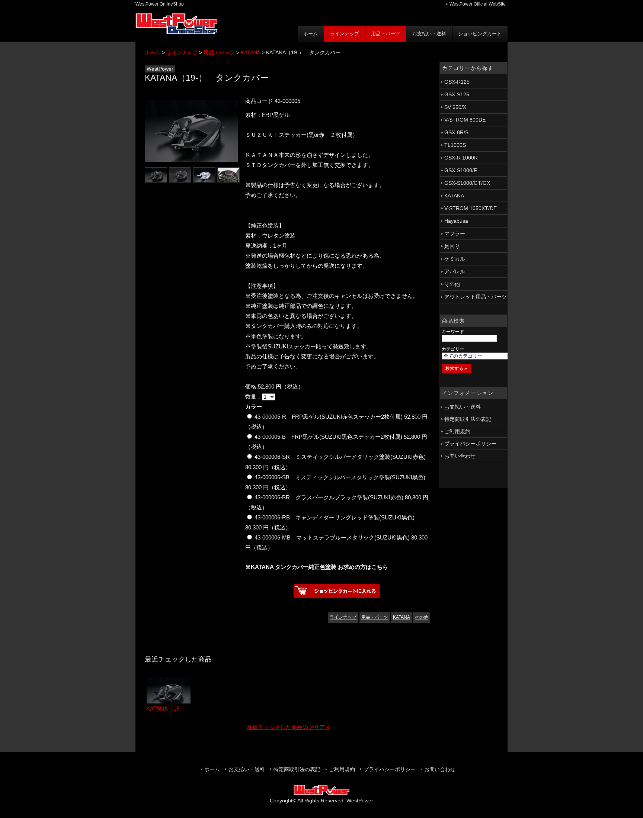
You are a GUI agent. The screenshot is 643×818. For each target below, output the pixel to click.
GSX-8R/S (456, 132)
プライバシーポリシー (470, 444)
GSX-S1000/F (460, 170)
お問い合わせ (460, 456)
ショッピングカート (480, 33)
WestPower (359, 800)
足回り (452, 246)
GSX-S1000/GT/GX (467, 183)
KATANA (401, 617)
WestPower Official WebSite (478, 4)
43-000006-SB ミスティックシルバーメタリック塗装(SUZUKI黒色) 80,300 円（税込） (335, 482)
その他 (421, 617)
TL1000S (455, 145)
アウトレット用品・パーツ (475, 297)
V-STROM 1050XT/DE (470, 208)
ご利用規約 (457, 431)
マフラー (454, 233)
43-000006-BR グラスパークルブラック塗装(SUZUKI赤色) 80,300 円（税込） (336, 502)
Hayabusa (456, 221)
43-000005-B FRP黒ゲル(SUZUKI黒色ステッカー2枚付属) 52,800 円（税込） (336, 442)
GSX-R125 (457, 82)
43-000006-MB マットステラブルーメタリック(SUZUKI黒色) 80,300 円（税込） (336, 542)
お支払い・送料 (429, 33)
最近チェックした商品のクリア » (288, 727)
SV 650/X (455, 107)
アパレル (454, 271)
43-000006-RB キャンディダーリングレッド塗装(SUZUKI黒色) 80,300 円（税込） (330, 522)
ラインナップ (344, 33)
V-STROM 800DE (465, 120)
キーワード (453, 331)
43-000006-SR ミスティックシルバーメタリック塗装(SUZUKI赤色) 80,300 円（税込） (335, 462)
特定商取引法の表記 (467, 419)
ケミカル (454, 259)
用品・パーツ (385, 33)
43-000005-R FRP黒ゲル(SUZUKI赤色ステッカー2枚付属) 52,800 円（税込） (336, 421)
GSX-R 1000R (461, 158)
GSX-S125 (456, 94)
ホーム (310, 33)
